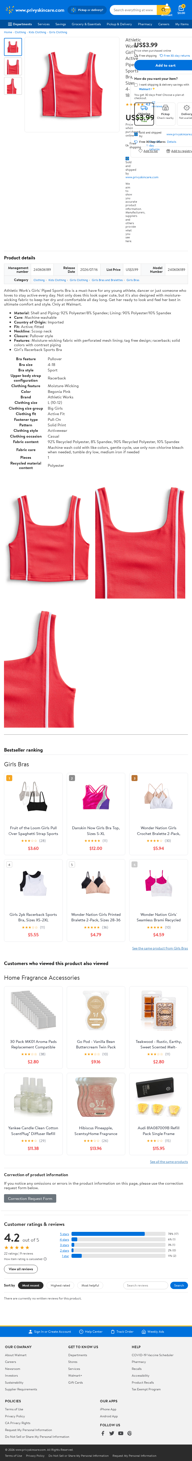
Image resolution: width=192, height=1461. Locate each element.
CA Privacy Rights (17, 1423)
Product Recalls (143, 1382)
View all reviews (21, 1269)
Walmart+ (75, 1375)
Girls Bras (132, 280)
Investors (11, 1375)
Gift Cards (75, 1382)
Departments (22, 24)
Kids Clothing (37, 32)
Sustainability (14, 1382)
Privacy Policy (15, 1416)
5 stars (64, 1234)
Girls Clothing (58, 32)
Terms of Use (14, 1409)
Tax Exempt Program (146, 1389)
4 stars (64, 1239)
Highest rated (60, 1285)
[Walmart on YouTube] (121, 1434)
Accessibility (141, 1375)
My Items (181, 24)
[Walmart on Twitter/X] (111, 1434)
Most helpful (90, 1285)
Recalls (137, 1368)
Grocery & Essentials (86, 24)
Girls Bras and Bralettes (107, 280)
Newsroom (12, 1368)
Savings (61, 24)
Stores (72, 1361)
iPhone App (108, 1409)
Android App (109, 1416)
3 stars (64, 1245)
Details (171, 142)
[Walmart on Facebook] (103, 1434)
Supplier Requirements (21, 1389)
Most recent (30, 1285)
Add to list (151, 151)
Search (179, 1285)
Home (8, 32)
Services (44, 24)
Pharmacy (145, 24)
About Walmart (15, 1355)
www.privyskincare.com (142, 177)
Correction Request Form (30, 1198)
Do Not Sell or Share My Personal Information (37, 1436)
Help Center (93, 1331)
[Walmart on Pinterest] (129, 1434)
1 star (65, 1256)
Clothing (20, 32)
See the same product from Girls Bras (160, 948)
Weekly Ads (156, 1331)
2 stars (64, 1250)
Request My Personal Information (28, 1430)
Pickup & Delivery (119, 24)
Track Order (125, 1331)
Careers (163, 24)
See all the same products (169, 1161)
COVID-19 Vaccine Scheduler (153, 1355)
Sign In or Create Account (52, 1331)
